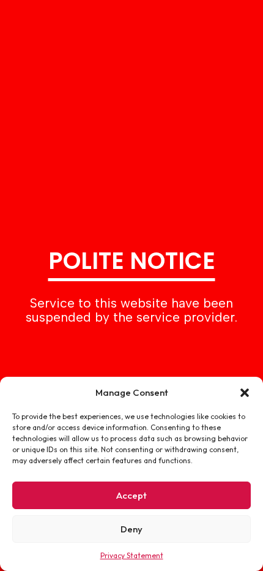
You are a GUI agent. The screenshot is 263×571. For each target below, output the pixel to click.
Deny (131, 529)
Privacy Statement (131, 555)
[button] (245, 393)
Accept (131, 495)
